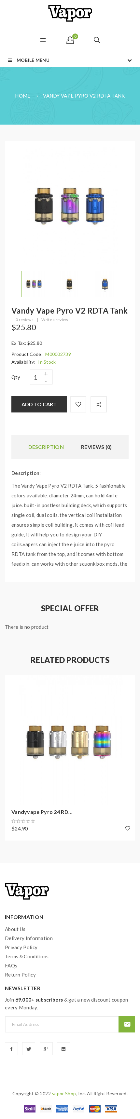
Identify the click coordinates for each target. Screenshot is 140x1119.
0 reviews (25, 319)
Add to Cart (39, 404)
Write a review (54, 319)
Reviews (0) (96, 447)
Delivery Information (29, 938)
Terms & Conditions (27, 956)
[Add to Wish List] (78, 404)
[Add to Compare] (99, 404)
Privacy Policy (21, 947)
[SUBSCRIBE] (127, 1024)
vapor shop (64, 1093)
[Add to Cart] (13, 683)
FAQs (11, 965)
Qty (15, 377)
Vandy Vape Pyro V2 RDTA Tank (84, 96)
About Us (15, 929)
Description (46, 447)
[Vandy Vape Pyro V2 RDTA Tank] (34, 283)
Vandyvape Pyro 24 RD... (42, 812)
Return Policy (20, 974)
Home (22, 96)
